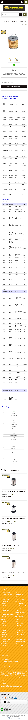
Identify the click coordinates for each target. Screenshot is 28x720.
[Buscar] (20, 14)
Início (3, 19)
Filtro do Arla (19, 597)
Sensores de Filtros (21, 639)
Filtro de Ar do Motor (7, 614)
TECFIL (25, 24)
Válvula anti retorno (14, 457)
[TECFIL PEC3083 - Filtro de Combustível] (14, 486)
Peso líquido (13, 448)
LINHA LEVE (19, 625)
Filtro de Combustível (9, 19)
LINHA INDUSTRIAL (21, 623)
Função (13, 422)
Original (13, 413)
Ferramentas (5, 599)
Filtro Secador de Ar (21, 605)
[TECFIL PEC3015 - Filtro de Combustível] (14, 567)
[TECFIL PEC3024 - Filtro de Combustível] (14, 540)
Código (14, 409)
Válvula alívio (14, 461)
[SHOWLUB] (14, 8)
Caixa (13, 417)
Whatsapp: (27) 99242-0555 (8, 685)
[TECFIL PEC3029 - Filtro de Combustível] (14, 513)
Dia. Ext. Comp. (13, 435)
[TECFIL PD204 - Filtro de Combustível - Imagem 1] (10, 59)
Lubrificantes (19, 637)
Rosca (13, 452)
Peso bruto (13, 444)
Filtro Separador (20, 608)
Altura (13, 430)
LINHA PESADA (20, 632)
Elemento (14, 426)
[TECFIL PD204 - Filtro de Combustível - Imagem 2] (17, 59)
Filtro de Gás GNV (7, 639)
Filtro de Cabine (6, 630)
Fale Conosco (5, 659)
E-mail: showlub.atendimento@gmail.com (12, 686)
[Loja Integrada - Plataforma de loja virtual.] (14, 718)
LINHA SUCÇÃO (20, 634)
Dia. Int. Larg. (13, 439)
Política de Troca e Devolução (10, 661)
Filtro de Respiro (6, 645)
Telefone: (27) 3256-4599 (8, 683)
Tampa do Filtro (20, 645)
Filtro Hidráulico (20, 603)
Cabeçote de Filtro (7, 592)
